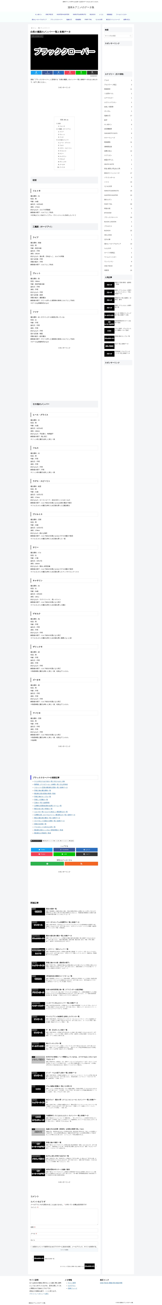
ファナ (62, 137)
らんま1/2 (118, 248)
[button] (130, 36)
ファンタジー (65, 840)
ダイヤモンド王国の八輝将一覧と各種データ (49, 821)
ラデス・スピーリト (66, 148)
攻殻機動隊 (118, 129)
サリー (62, 153)
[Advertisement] (64, 100)
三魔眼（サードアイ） (64, 129)
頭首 (59, 123)
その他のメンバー (63, 140)
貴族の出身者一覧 (40, 824)
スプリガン (118, 155)
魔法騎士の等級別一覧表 (42, 833)
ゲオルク (62, 159)
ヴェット (62, 134)
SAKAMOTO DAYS (118, 133)
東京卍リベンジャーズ (118, 173)
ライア (62, 131)
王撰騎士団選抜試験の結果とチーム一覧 (48, 806)
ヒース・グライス (65, 142)
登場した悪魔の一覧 (41, 799)
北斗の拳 (118, 239)
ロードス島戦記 (118, 253)
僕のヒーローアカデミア (118, 244)
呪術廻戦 (118, 142)
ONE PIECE (118, 266)
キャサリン (63, 156)
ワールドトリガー (118, 257)
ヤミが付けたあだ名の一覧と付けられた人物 (49, 781)
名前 (33, 1227)
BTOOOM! (118, 213)
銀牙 (118, 120)
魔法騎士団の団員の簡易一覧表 (45, 793)
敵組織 (71, 840)
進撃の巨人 (118, 151)
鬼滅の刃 (118, 115)
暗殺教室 (118, 89)
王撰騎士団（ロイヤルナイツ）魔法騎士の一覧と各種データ (54, 815)
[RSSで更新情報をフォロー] (81, 864)
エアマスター (118, 98)
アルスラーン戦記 (118, 84)
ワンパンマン (118, 261)
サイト (33, 1240)
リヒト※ (62, 126)
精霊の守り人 (118, 160)
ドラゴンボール (118, 177)
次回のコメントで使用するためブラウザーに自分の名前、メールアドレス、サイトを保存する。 (65, 1247)
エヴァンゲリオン (118, 102)
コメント (35, 1207)
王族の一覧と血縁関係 (41, 803)
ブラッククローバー (37, 840)
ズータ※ (62, 164)
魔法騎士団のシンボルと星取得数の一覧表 (48, 830)
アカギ (118, 80)
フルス (62, 145)
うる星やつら (118, 93)
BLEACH (118, 230)
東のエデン (118, 199)
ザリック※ (63, 161)
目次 (61, 120)
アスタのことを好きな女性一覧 (45, 827)
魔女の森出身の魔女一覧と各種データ (47, 818)
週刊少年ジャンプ (48, 840)
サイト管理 (72, 1283)
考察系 (118, 270)
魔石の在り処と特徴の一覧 (43, 809)
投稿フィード (72, 1288)
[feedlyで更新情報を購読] (47, 864)
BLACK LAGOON (118, 222)
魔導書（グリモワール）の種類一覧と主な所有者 (51, 784)
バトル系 (57, 840)
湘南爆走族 (118, 146)
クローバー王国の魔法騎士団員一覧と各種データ (51, 787)
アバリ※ (62, 167)
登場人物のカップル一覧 (42, 796)
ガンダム (118, 111)
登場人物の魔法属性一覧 (42, 790)
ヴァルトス (63, 151)
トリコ (118, 182)
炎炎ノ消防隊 (118, 107)
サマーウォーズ (118, 138)
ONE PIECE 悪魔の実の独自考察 (111, 1283)
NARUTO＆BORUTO (118, 191)
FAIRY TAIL (118, 204)
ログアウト (72, 1286)
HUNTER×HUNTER (118, 195)
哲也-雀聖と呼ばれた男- (118, 168)
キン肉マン (118, 124)
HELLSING (118, 235)
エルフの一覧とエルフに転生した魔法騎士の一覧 (51, 812)
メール (34, 1233)
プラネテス (118, 226)
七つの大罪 (118, 186)
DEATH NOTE (118, 164)
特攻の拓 (118, 208)
